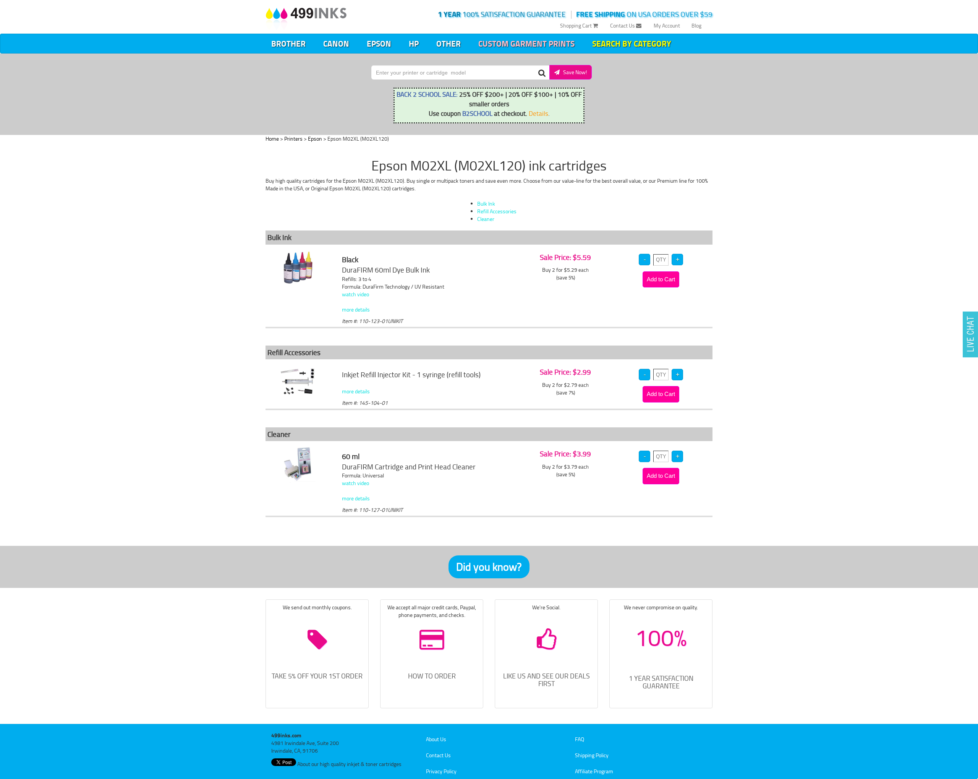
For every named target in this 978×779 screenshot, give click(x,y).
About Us (436, 739)
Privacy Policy (441, 771)
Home (272, 138)
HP (414, 43)
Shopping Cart (576, 25)
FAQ (579, 739)
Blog (696, 25)
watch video (355, 294)
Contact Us (623, 25)
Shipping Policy (592, 755)
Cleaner (485, 218)
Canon (336, 43)
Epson (379, 43)
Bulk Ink (486, 203)
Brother (288, 43)
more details (356, 309)
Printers (293, 138)
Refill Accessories (497, 211)
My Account (667, 25)
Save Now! (573, 72)
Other (448, 43)
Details (538, 113)
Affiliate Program (594, 771)
